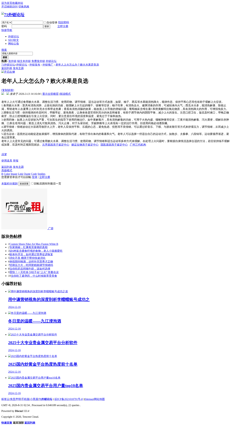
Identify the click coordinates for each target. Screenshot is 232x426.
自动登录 (52, 22)
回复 (4, 154)
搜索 (4, 49)
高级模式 (6, 170)
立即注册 (62, 26)
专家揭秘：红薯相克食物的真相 (29, 247)
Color (7, 173)
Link (20, 173)
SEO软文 (13, 40)
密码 (4, 26)
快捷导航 (6, 30)
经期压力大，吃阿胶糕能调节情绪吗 (31, 265)
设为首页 (6, 3)
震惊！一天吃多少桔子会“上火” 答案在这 (34, 272)
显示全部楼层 (50, 93)
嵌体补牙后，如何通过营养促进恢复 (31, 254)
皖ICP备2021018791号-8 (69, 399)
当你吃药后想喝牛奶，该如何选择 (30, 268)
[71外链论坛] (12, 14)
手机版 (25, 399)
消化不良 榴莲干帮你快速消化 (28, 257)
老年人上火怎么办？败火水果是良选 (77, 64)
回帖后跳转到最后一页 (47, 183)
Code (34, 173)
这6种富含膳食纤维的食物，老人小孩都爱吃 (36, 250)
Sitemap (89, 399)
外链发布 (34, 64)
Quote (27, 173)
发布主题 (18, 68)
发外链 (12, 61)
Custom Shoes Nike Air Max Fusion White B (34, 244)
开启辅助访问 (9, 6)
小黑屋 (34, 399)
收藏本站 (17, 3)
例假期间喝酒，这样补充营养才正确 (31, 261)
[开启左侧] (8, 71)
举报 (15, 160)
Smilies (41, 173)
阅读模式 (65, 93)
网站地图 (99, 399)
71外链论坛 (8, 64)
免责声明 (15, 399)
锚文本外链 (24, 61)
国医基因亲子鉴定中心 (114, 144)
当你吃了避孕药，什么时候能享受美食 (34, 275)
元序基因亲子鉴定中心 (55, 144)
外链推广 (47, 64)
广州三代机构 (138, 144)
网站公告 (13, 43)
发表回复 (24, 183)
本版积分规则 (9, 183)
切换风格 (23, 6)
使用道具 (6, 160)
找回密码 (63, 22)
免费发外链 (38, 61)
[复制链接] (7, 90)
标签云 (5, 399)
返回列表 (6, 68)
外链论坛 (13, 36)
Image (14, 173)
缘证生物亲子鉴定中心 (85, 144)
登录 (46, 26)
